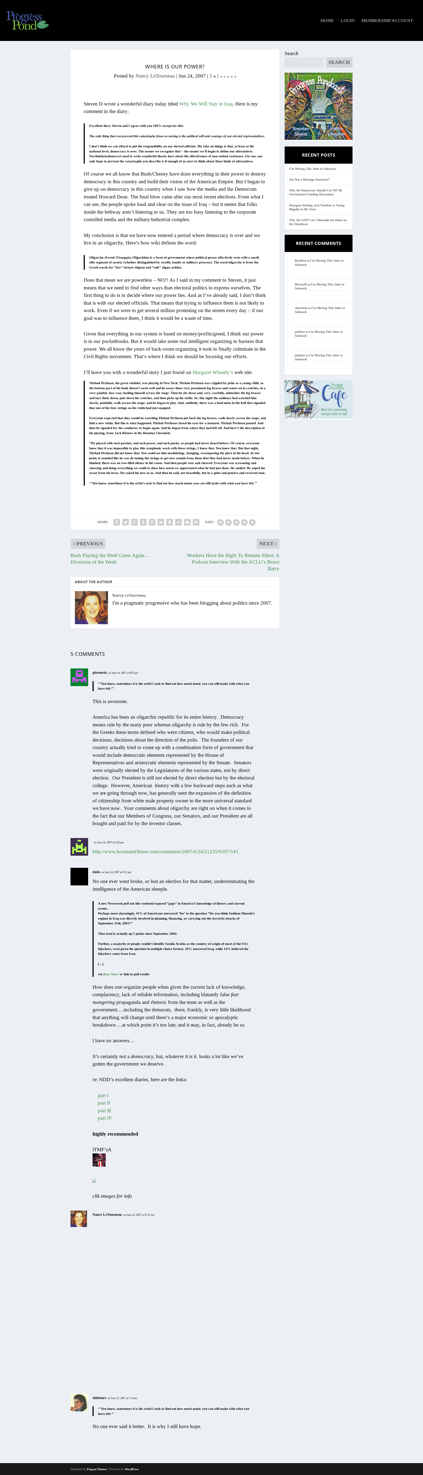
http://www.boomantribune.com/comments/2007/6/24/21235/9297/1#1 (166, 851)
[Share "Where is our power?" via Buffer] (169, 522)
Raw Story (111, 974)
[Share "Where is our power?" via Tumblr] (143, 522)
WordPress (132, 1469)
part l (103, 1095)
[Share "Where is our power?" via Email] (187, 522)
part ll (104, 1103)
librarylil (301, 284)
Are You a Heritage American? (309, 179)
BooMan (300, 260)
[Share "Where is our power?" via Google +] (134, 522)
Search (292, 53)
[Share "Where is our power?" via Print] (196, 522)
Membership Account (387, 21)
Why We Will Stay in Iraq (206, 104)
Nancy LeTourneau (155, 76)
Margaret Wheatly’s (213, 372)
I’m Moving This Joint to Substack (312, 168)
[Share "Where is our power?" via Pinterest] (152, 522)
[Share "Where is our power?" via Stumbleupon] (178, 522)
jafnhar (300, 331)
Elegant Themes (97, 1469)
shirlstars (99, 1398)
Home (327, 21)
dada (96, 872)
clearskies (301, 308)
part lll (104, 1110)
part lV (105, 1118)
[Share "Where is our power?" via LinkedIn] (160, 522)
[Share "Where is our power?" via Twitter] (125, 522)
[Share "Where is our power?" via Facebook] (116, 522)
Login (348, 21)
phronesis (100, 672)
